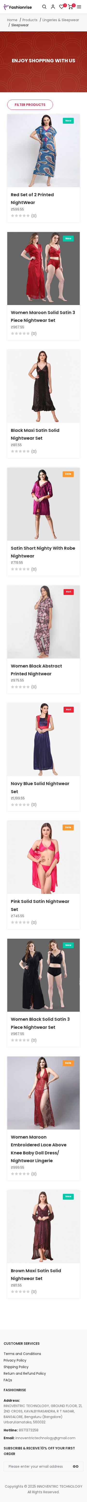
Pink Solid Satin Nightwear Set (40, 905)
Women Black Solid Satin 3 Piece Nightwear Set (40, 1023)
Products (29, 20)
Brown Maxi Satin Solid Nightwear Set (36, 1274)
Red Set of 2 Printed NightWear (32, 198)
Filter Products (30, 104)
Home (12, 20)
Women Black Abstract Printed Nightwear (36, 670)
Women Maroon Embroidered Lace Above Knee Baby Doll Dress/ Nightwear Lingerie (38, 1149)
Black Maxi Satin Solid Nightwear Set (35, 434)
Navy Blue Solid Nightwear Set (40, 787)
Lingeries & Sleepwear (61, 20)
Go (76, 1466)
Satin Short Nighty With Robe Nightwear (43, 552)
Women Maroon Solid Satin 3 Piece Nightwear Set (43, 316)
